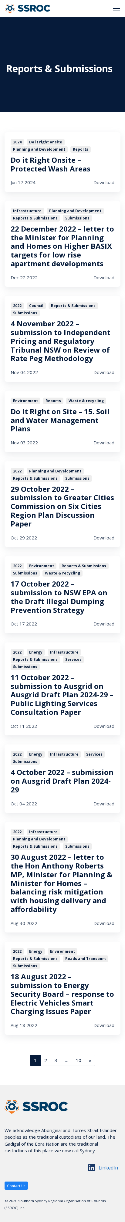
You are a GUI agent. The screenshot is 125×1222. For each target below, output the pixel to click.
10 (78, 1060)
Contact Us (16, 1185)
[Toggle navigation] (116, 8)
